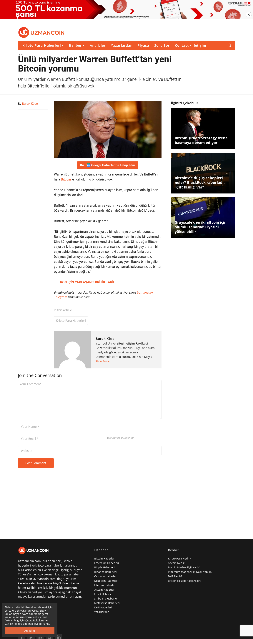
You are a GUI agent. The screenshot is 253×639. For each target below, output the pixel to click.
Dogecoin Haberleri (106, 580)
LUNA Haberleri (104, 594)
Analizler (98, 45)
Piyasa (143, 45)
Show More (102, 361)
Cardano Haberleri (105, 576)
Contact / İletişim (190, 45)
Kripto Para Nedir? (179, 558)
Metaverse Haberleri (107, 603)
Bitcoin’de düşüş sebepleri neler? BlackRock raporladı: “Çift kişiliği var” (200, 182)
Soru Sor (162, 45)
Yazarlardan (121, 45)
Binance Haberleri (105, 572)
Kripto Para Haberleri (41, 45)
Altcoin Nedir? (176, 563)
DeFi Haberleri (103, 607)
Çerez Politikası (34, 620)
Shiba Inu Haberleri (106, 598)
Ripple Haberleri (104, 567)
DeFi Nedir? (175, 576)
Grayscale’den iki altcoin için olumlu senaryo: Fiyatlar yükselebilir (201, 227)
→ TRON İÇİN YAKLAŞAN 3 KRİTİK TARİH (85, 282)
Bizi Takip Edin (107, 165)
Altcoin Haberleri (104, 589)
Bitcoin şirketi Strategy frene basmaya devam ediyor (201, 140)
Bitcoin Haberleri (104, 558)
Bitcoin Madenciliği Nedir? (184, 567)
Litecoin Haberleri (105, 585)
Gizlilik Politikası (15, 623)
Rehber (75, 45)
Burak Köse (105, 338)
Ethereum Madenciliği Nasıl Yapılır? (190, 572)
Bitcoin (66, 179)
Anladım (29, 630)
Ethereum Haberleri (106, 563)
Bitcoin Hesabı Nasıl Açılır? (184, 580)
